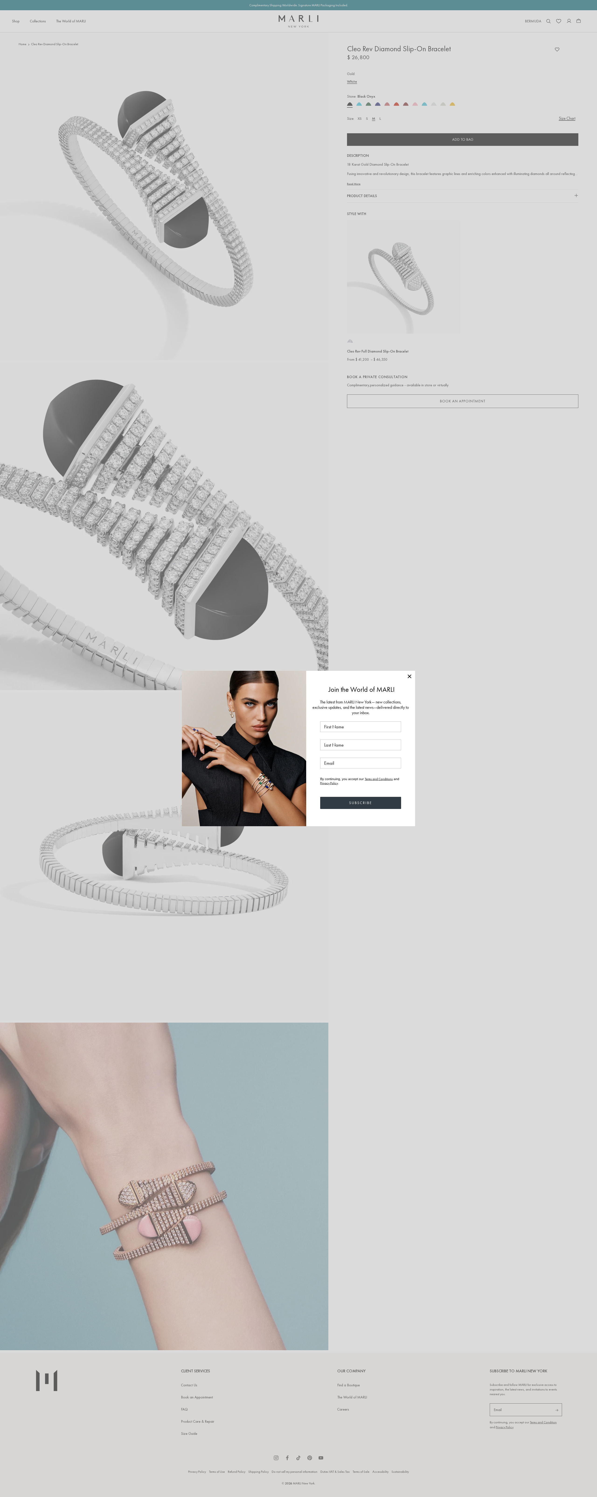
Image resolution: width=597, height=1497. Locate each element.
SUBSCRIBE (360, 802)
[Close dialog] (409, 676)
